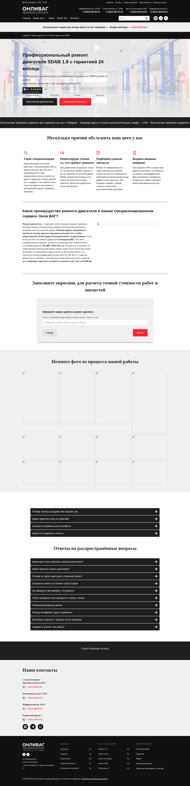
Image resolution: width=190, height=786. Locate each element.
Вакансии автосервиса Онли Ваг (150, 768)
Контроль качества (144, 763)
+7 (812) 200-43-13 (114, 12)
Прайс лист (62, 18)
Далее (140, 332)
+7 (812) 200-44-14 (91, 12)
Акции (51, 18)
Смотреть (139, 27)
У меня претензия (130, 2)
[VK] (24, 754)
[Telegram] (161, 18)
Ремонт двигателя (39, 35)
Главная (27, 18)
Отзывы (118, 2)
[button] (40, 398)
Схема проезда (142, 749)
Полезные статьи (159, 2)
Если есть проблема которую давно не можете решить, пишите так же (70, 317)
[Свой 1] (156, 18)
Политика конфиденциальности (94, 779)
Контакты (74, 18)
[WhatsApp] (166, 18)
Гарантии (109, 2)
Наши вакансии (145, 2)
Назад (49, 332)
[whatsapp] (25, 727)
